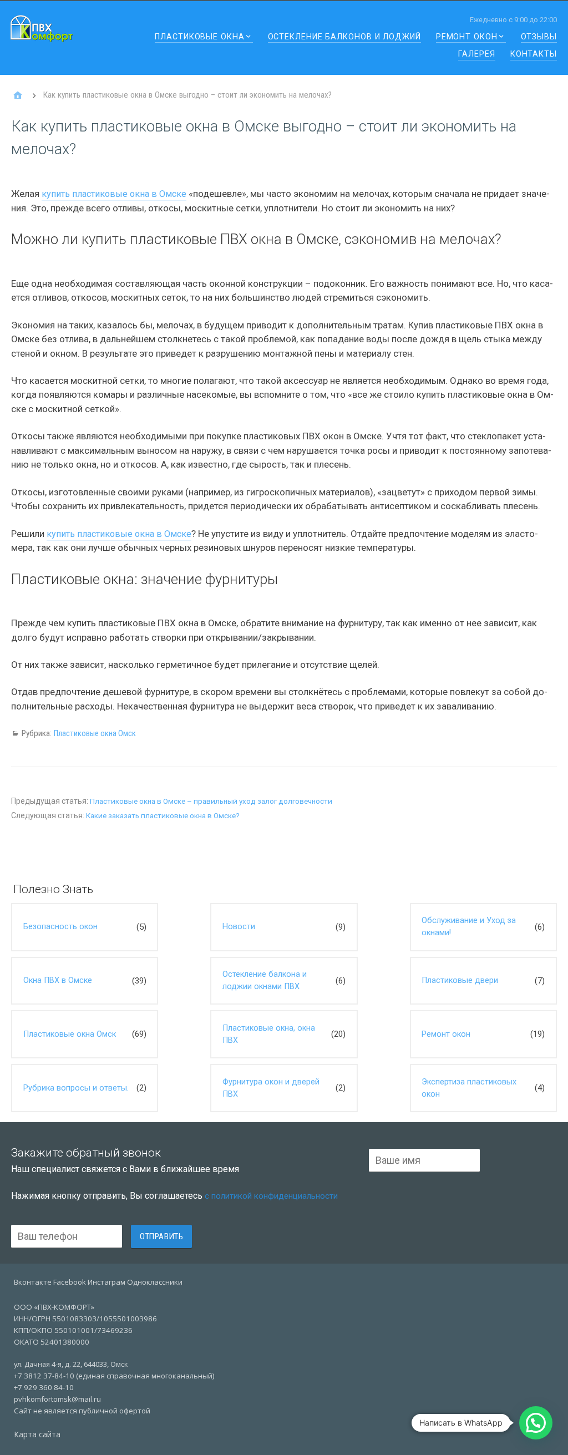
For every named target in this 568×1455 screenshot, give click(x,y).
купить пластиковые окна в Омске (114, 194)
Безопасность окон (60, 926)
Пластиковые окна (199, 37)
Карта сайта (37, 1434)
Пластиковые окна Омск (95, 733)
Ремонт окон (467, 37)
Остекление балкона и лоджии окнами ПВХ (264, 980)
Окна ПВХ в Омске (57, 980)
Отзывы (539, 37)
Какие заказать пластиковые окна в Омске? (163, 816)
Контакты (533, 54)
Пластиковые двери (460, 980)
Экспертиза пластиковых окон (469, 1088)
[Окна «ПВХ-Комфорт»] (17, 95)
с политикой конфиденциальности (271, 1196)
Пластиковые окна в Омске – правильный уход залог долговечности (211, 801)
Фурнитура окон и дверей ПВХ (271, 1088)
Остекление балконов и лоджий (344, 37)
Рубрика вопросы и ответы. (76, 1088)
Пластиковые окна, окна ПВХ (268, 1034)
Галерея (476, 54)
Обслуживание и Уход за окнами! (469, 926)
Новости (238, 926)
